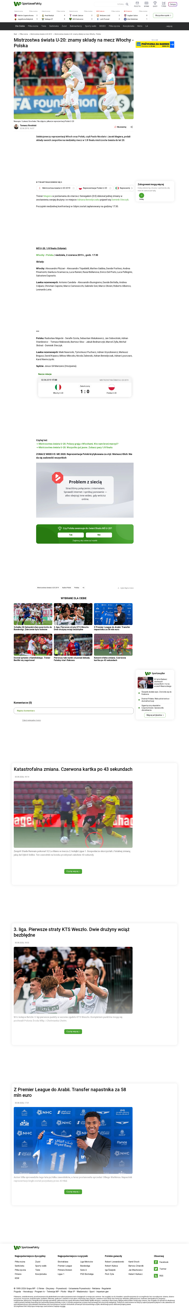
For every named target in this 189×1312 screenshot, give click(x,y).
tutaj (63, 1306)
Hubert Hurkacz (135, 1274)
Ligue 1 (61, 1274)
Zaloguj (173, 4)
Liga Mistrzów (86, 1261)
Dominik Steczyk (120, 199)
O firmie (40, 1288)
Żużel (64, 26)
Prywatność (61, 1288)
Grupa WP (30, 1288)
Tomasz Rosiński (28, 125)
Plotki (63, 1291)
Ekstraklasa (63, 1261)
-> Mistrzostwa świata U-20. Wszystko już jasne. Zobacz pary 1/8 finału (74, 447)
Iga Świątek (110, 1270)
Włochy (40, 255)
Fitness (18, 1274)
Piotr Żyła (109, 1274)
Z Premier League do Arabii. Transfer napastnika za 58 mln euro (112, 628)
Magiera (47, 196)
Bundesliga (85, 1266)
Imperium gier (102, 1291)
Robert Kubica (111, 1266)
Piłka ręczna (114, 26)
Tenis (43, 26)
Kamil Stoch (133, 1261)
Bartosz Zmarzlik (136, 1266)
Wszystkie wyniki (162, 15)
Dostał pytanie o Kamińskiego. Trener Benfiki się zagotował (32, 659)
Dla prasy (50, 1288)
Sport (92, 1291)
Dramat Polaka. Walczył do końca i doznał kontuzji (155, 700)
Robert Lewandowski (114, 1261)
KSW (17, 1278)
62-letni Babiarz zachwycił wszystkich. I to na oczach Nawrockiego (162, 682)
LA (146, 26)
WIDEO (102, 26)
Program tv (40, 1291)
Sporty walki (90, 26)
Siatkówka (54, 26)
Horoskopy (28, 1291)
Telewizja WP (53, 1291)
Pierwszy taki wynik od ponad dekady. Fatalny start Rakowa (72, 659)
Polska (49, 255)
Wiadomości (82, 1291)
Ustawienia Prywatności (79, 1288)
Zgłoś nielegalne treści (31, 720)
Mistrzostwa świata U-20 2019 (41, 34)
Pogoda (17, 1291)
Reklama (96, 1288)
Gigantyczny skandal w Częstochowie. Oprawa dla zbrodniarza (153, 707)
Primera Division (65, 1270)
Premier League (65, 1266)
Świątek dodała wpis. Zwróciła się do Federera (157, 693)
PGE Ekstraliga (86, 1274)
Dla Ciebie (20, 26)
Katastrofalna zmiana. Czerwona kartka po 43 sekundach (110, 659)
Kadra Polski (66, 588)
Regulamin (106, 1288)
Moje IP (71, 1291)
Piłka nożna (33, 26)
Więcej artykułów (154, 715)
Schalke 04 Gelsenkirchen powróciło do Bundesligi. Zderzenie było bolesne (33, 628)
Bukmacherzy (76, 26)
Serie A (83, 1270)
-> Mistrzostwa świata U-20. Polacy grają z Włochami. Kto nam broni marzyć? (77, 443)
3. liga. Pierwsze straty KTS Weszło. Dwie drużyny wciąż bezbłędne (71, 628)
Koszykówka (128, 26)
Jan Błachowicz (135, 1270)
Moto (139, 26)
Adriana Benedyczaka (88, 199)
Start (15, 34)
